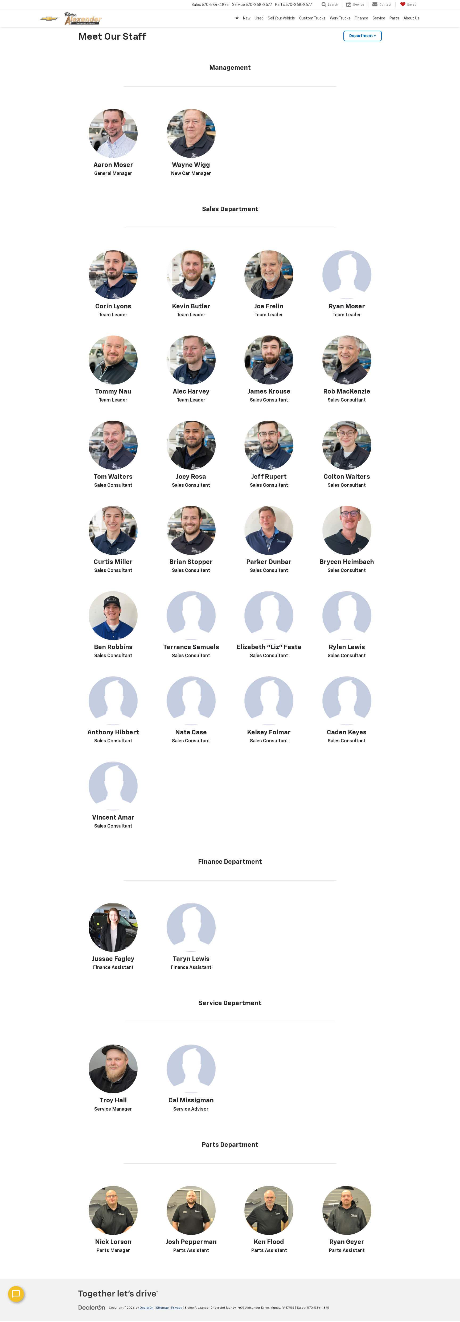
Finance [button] (361, 18)
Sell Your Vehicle (281, 18)
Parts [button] (394, 18)
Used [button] (259, 18)
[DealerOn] (91, 1307)
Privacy (176, 1307)
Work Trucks (340, 18)
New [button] (246, 18)
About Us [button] (412, 18)
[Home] (237, 18)
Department (361, 36)
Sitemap (162, 1307)
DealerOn (147, 1307)
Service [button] (378, 18)
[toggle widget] (16, 1294)
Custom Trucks (312, 18)
